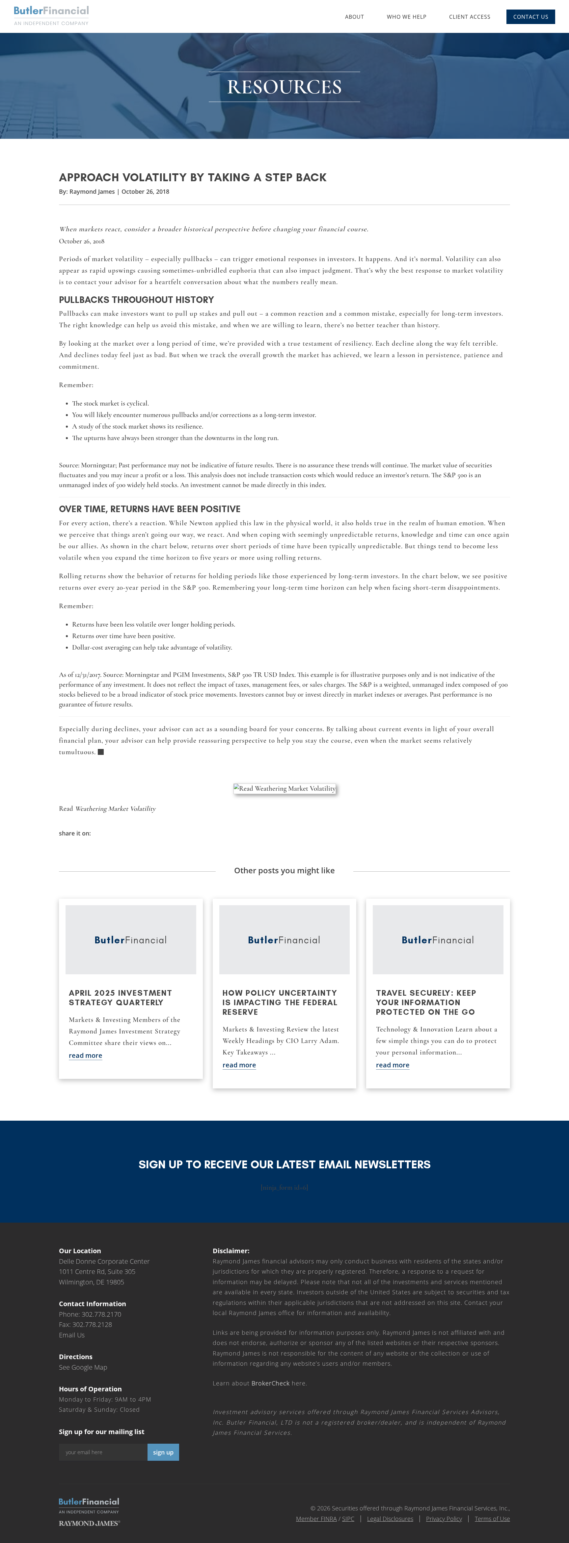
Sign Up (163, 1452)
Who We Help (407, 16)
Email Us (72, 1335)
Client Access (470, 16)
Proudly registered (524, 1538)
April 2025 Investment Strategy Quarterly (121, 997)
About (354, 16)
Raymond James (92, 191)
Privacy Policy (444, 1519)
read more (85, 1055)
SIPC (348, 1519)
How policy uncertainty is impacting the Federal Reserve (280, 1002)
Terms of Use (492, 1519)
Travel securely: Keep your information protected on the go (426, 1002)
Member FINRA (316, 1519)
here (279, 1383)
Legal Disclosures (390, 1519)
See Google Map (83, 1367)
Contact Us (531, 16)
